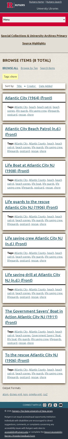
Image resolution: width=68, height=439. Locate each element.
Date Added (45, 86)
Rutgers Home (36, 2)
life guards (22, 110)
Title (19, 86)
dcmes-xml (16, 394)
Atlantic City (21, 107)
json (25, 394)
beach (32, 107)
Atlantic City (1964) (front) (28, 98)
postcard (12, 114)
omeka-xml (35, 394)
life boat (36, 183)
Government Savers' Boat (46, 335)
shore (30, 114)
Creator (31, 86)
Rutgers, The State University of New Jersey (32, 411)
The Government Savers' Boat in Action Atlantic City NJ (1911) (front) (34, 317)
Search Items (47, 68)
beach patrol (44, 107)
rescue (22, 114)
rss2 (45, 394)
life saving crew (38, 110)
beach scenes (23, 147)
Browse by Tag (29, 68)
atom (5, 394)
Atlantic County (37, 143)
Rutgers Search (54, 2)
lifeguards (53, 110)
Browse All (10, 68)
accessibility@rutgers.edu (16, 432)
